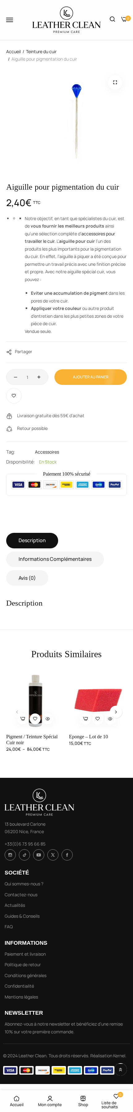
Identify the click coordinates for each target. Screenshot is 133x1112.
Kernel (119, 1056)
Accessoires (47, 452)
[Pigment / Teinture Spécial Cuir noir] (35, 700)
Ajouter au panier (91, 377)
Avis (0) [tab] (27, 577)
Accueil (13, 51)
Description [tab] (32, 540)
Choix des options (22, 718)
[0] (124, 20)
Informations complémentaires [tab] (55, 559)
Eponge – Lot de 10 (88, 736)
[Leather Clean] (66, 20)
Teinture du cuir (41, 51)
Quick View (47, 718)
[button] (114, 85)
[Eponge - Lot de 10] (98, 700)
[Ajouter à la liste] (14, 396)
